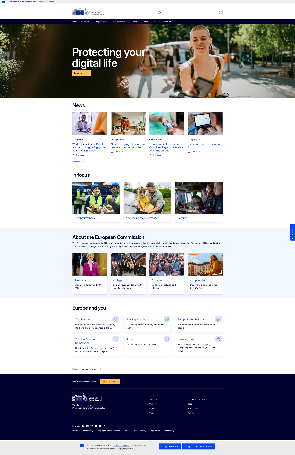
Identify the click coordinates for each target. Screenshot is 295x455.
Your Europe (82, 319)
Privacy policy (140, 431)
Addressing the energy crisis (142, 217)
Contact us (153, 404)
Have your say (186, 339)
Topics (152, 413)
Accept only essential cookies (198, 446)
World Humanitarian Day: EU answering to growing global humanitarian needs (89, 147)
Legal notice (155, 431)
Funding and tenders (138, 319)
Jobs (129, 339)
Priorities (152, 408)
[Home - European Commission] (91, 11)
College (117, 280)
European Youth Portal (191, 319)
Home (74, 22)
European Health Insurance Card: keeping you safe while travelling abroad (166, 147)
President (80, 280)
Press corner (193, 408)
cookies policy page (121, 445)
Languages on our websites (108, 431)
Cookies (127, 431)
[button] (86, 369)
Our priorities (197, 280)
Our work (157, 280)
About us (153, 399)
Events (191, 413)
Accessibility (169, 431)
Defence (182, 217)
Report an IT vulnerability (82, 431)
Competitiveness (85, 217)
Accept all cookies (170, 446)
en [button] (163, 12)
